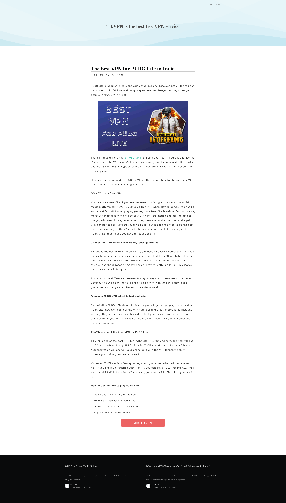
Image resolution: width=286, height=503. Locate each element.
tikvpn (74, 485)
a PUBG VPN (133, 157)
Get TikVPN (143, 422)
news (218, 5)
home (209, 5)
